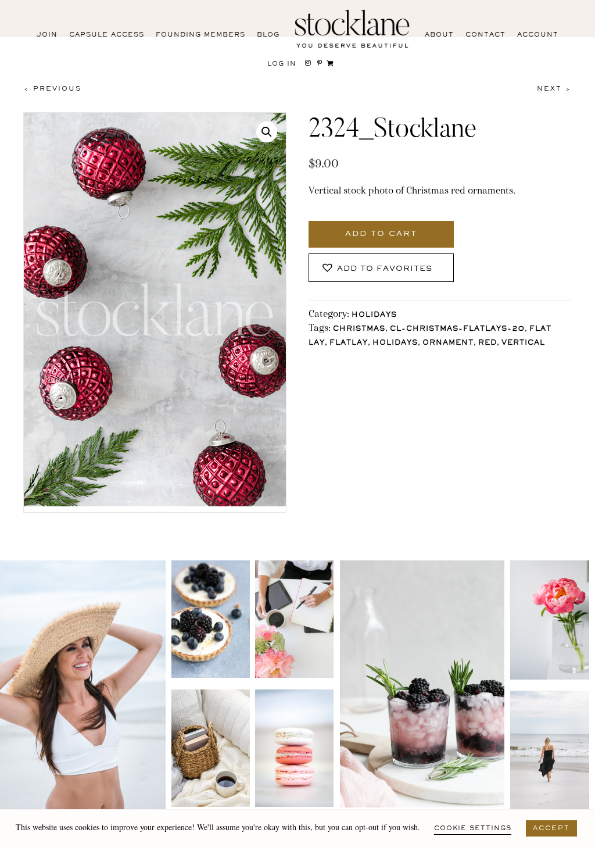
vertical (523, 343)
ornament (448, 343)
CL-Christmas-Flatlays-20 (457, 329)
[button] (266, 131)
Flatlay (348, 343)
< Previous (52, 89)
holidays (395, 343)
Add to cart (381, 234)
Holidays (374, 315)
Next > (554, 89)
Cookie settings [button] (472, 828)
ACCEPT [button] (551, 828)
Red (487, 343)
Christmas (359, 329)
